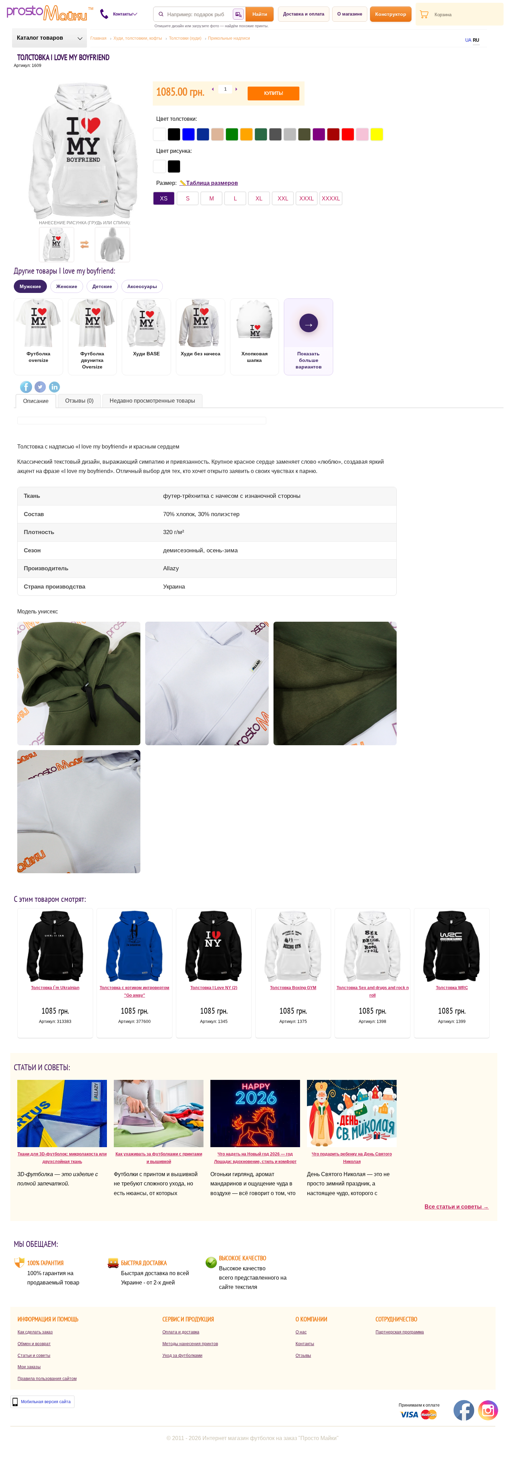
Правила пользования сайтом (47, 1378)
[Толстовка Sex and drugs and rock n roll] (372, 947)
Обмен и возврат (34, 1343)
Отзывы (303, 1355)
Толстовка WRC (452, 987)
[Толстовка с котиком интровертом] (134, 947)
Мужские (30, 286)
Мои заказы (29, 1367)
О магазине (349, 14)
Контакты (305, 1343)
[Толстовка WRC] (451, 947)
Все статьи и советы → (457, 1207)
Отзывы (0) (79, 401)
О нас (301, 1332)
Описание (36, 401)
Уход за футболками (182, 1355)
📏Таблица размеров (208, 183)
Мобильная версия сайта (46, 1401)
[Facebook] (26, 387)
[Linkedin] (54, 387)
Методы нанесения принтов (190, 1343)
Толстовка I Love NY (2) (213, 987)
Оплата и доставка (180, 1332)
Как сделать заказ (35, 1332)
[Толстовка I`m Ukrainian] (55, 947)
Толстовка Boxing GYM (293, 987)
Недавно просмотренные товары (152, 401)
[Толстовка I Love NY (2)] (213, 947)
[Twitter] (40, 387)
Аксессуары (142, 286)
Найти (259, 14)
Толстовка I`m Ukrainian (55, 987)
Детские (102, 286)
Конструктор (390, 14)
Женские (66, 286)
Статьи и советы (34, 1355)
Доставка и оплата (303, 14)
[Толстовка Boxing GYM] (293, 947)
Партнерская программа (400, 1332)
